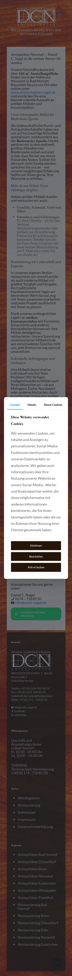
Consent (15, 404)
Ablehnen (36, 545)
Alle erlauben (36, 567)
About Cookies (53, 404)
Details (32, 404)
